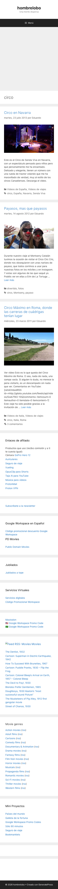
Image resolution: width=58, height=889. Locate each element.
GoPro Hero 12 (22, 455)
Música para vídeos (15, 480)
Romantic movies (14, 775)
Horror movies (13, 763)
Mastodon (10, 619)
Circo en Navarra (17, 113)
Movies (36, 644)
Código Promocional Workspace (22, 602)
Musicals (10, 767)
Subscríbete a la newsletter (20, 506)
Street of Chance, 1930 (18, 706)
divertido (12, 288)
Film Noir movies (14, 759)
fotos (21, 288)
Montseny (19, 292)
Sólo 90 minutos (14, 826)
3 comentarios (15, 424)
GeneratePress (45, 884)
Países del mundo (15, 813)
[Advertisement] (29, 57)
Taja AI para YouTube (16, 475)
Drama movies (13, 750)
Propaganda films (14, 771)
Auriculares (11, 459)
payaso (29, 292)
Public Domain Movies (17, 547)
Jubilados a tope (14, 572)
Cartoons (10, 738)
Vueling (9, 467)
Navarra (27, 193)
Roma (23, 420)
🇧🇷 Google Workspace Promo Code (24, 626)
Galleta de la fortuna (16, 818)
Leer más (9, 280)
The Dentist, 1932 (15, 651)
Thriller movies (13, 783)
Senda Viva (39, 193)
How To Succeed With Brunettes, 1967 (26, 663)
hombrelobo (29, 7)
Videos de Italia (15, 415)
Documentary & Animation (19, 746)
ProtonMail (11, 484)
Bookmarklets (12, 834)
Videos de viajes (37, 189)
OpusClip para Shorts (16, 471)
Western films (12, 788)
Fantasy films (12, 755)
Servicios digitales (15, 598)
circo (9, 193)
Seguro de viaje (13, 463)
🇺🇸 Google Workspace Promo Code (24, 623)
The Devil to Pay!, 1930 (18, 683)
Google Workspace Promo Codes (23, 822)
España (18, 193)
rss (23, 730)
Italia (16, 420)
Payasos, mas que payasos (25, 208)
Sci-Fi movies (12, 779)
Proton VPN (11, 488)
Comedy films (12, 742)
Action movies (13, 730)
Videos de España (17, 189)
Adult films (11, 734)
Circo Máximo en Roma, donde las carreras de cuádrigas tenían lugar (28, 312)
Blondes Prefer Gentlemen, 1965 (23, 687)
